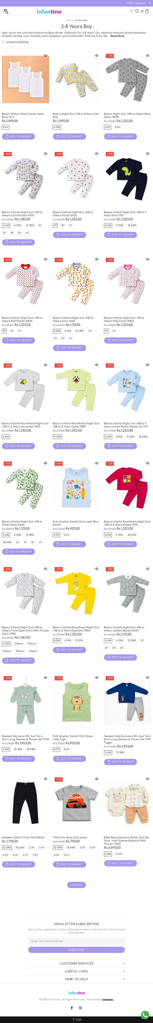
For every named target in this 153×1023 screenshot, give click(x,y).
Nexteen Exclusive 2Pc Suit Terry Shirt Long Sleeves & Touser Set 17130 (25, 738)
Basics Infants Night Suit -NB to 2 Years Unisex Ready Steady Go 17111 (126, 425)
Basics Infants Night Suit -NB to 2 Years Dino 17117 (125, 214)
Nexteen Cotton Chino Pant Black (23, 837)
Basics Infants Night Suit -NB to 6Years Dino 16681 (73, 319)
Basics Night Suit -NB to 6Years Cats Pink (76, 116)
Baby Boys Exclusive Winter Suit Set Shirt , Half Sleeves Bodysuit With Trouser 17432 (126, 840)
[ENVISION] (108, 999)
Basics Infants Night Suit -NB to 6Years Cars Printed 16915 (22, 214)
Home (68, 20)
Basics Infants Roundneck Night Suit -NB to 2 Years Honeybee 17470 (25, 425)
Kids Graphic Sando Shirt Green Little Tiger (73, 738)
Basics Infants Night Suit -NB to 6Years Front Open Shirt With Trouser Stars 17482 (25, 630)
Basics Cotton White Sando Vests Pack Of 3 (23, 116)
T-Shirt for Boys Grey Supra (70, 837)
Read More (117, 36)
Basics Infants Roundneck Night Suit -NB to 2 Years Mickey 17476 (127, 523)
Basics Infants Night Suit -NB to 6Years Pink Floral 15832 (124, 319)
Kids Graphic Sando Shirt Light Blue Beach (76, 523)
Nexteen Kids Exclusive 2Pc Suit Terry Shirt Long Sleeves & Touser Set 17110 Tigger (127, 739)
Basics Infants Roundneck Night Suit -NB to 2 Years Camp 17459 (76, 425)
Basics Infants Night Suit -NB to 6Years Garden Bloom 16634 (124, 629)
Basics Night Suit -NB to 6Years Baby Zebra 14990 (127, 116)
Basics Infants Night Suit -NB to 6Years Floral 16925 (73, 214)
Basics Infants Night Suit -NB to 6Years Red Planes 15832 (22, 319)
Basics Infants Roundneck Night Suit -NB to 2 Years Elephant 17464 (76, 629)
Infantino (49, 11)
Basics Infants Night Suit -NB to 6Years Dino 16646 (22, 523)
